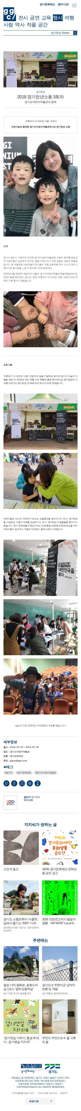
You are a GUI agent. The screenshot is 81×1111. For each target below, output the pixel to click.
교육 (46, 17)
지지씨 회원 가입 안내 (47, 1093)
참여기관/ (63, 4)
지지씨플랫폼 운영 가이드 (23, 1093)
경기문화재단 (47, 4)
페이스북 (14, 783)
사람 (8, 24)
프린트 (30, 783)
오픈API (63, 1093)
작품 (31, 24)
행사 (57, 17)
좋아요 (37, 784)
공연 (34, 17)
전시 (23, 17)
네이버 (22, 783)
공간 (43, 24)
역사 (19, 24)
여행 (69, 17)
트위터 (6, 783)
